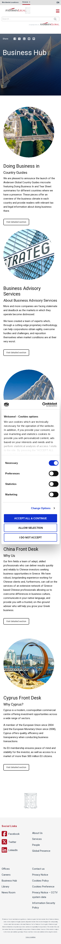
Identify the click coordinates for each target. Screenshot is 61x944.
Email (29, 39)
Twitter (19, 39)
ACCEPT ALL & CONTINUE (30, 518)
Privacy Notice (40, 874)
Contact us (38, 868)
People (36, 844)
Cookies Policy (40, 880)
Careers (6, 874)
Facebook (14, 39)
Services (37, 839)
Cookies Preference (43, 886)
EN (58, 2)
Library (5, 886)
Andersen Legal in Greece (18, 10)
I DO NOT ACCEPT (30, 537)
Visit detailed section (16, 222)
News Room (8, 892)
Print (33, 39)
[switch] (53, 473)
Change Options (40, 508)
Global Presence (41, 850)
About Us (37, 833)
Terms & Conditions (31, 937)
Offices (6, 868)
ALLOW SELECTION (30, 527)
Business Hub (9, 880)
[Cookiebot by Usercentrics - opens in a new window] (43, 404)
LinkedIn (24, 39)
